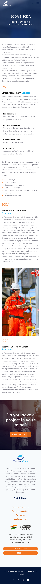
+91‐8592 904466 (20, 553)
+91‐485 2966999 (20, 549)
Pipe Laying (20, 515)
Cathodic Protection (18, 23)
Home (14, 22)
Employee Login (20, 519)
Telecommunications (20, 511)
